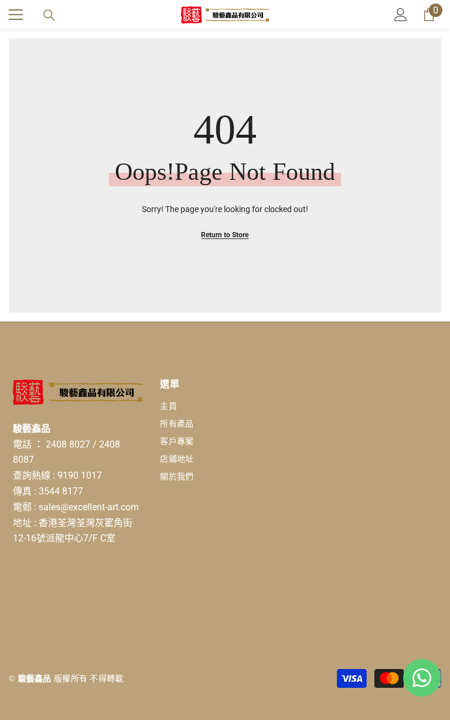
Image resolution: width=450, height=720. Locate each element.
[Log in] (400, 14)
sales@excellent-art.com (89, 507)
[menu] (16, 15)
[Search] (49, 15)
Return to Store (224, 235)
